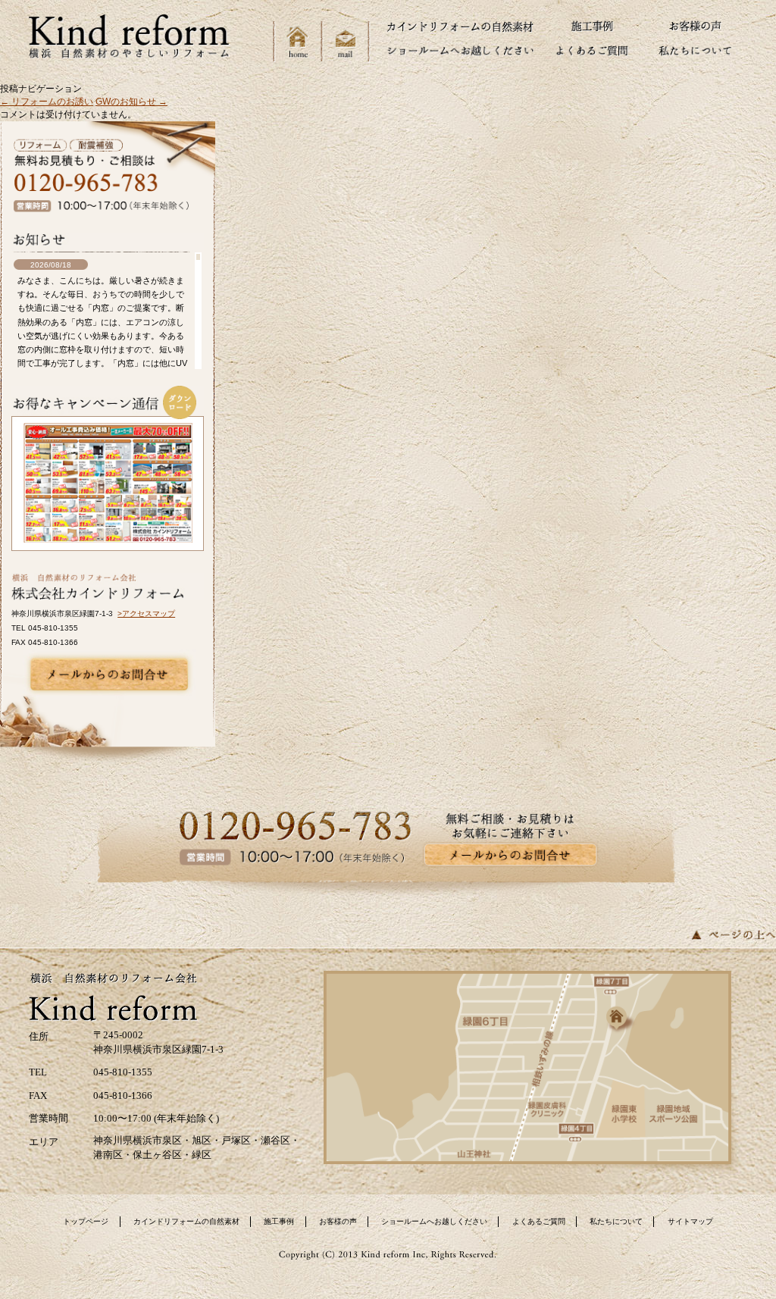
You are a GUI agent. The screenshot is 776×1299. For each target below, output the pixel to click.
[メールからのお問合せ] (109, 675)
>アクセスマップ (146, 613)
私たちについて (616, 1221)
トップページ (85, 1221)
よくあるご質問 (538, 1221)
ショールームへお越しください (434, 1221)
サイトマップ (690, 1221)
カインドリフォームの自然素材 (186, 1221)
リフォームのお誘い (46, 101)
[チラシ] (107, 482)
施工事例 (279, 1221)
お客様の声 (338, 1221)
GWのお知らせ (131, 101)
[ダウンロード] (179, 402)
